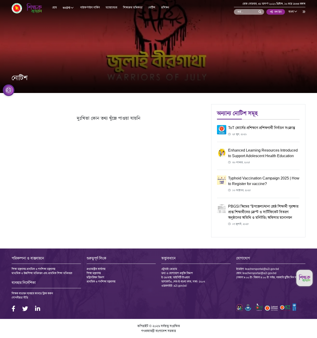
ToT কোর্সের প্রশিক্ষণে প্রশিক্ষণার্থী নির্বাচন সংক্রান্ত (261, 128)
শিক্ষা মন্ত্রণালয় (94, 273)
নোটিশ (151, 7)
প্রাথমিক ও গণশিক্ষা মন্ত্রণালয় (101, 281)
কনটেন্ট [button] (67, 8)
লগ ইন (278, 11)
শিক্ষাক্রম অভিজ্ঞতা (132, 7)
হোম (54, 7)
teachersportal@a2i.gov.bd (262, 269)
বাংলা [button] (291, 11)
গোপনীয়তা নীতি (20, 297)
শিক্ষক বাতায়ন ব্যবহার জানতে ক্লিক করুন (32, 293)
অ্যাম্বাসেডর (111, 7)
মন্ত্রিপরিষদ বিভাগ (95, 277)
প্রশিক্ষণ (165, 7)
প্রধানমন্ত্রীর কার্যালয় (96, 269)
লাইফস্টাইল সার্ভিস (90, 7)
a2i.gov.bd (180, 285)
